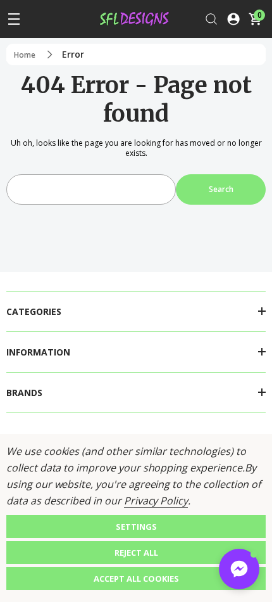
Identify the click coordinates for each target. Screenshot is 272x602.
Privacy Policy (156, 501)
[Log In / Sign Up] (233, 19)
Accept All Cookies (136, 578)
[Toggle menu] (14, 19)
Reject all (136, 552)
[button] (239, 569)
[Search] (211, 19)
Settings (136, 526)
